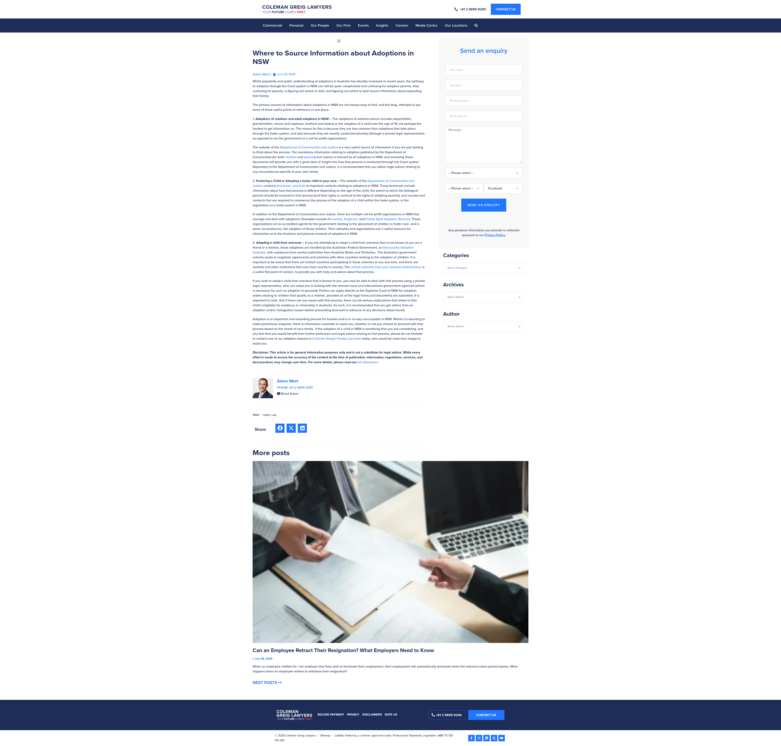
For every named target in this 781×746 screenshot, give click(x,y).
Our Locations (456, 25)
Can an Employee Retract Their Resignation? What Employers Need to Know (343, 650)
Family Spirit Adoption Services (387, 219)
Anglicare (351, 219)
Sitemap (325, 735)
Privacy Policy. (495, 235)
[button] (476, 25)
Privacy (353, 714)
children (291, 157)
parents (309, 157)
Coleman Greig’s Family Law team (336, 338)
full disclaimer (367, 362)
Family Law (269, 415)
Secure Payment (330, 714)
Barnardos (334, 219)
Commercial (272, 25)
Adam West (287, 381)
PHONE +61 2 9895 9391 (295, 387)
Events (363, 25)
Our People (320, 25)
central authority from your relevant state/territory (386, 267)
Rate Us (391, 714)
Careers (402, 25)
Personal (296, 25)
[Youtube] (501, 738)
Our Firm (343, 25)
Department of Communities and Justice (309, 147)
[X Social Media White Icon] (494, 738)
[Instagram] (479, 738)
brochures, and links (291, 185)
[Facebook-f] (471, 738)
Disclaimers (372, 714)
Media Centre (426, 25)
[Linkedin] (486, 738)
